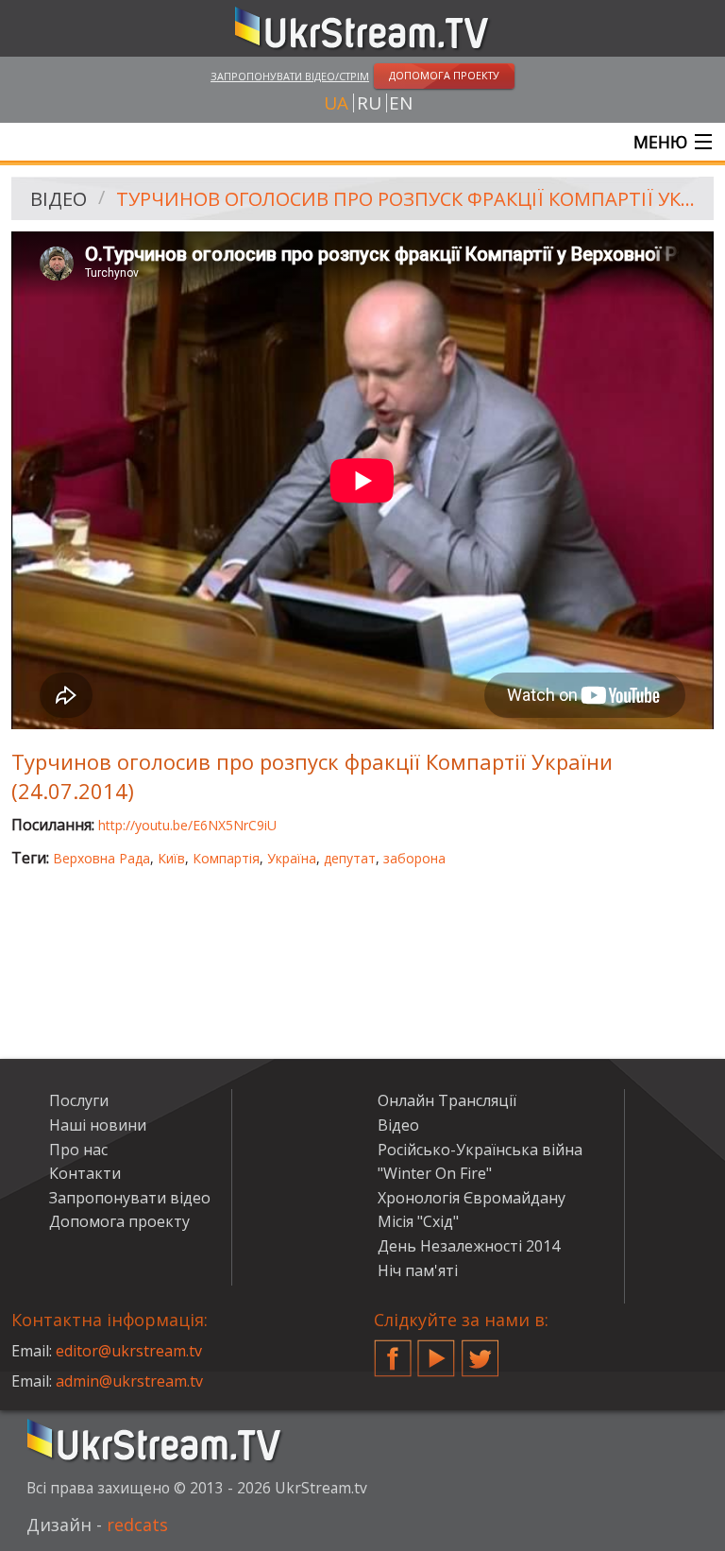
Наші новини (97, 1125)
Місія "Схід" (418, 1221)
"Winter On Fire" (435, 1173)
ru (369, 103)
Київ (171, 858)
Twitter (480, 1350)
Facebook (393, 1350)
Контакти (85, 1173)
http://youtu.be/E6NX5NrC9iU (187, 825)
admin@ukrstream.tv (129, 1381)
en (401, 103)
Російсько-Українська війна (480, 1149)
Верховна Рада (101, 858)
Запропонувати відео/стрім (290, 76)
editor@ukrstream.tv (129, 1350)
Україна (291, 858)
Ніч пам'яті (418, 1270)
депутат (350, 858)
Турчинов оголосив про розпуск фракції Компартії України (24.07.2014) (408, 199)
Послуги (79, 1100)
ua (336, 103)
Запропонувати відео (130, 1197)
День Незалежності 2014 (469, 1246)
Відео (58, 199)
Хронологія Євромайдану (471, 1197)
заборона (414, 858)
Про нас (78, 1149)
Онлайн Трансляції (447, 1100)
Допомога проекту (119, 1221)
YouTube (436, 1350)
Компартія (226, 858)
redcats (137, 1524)
